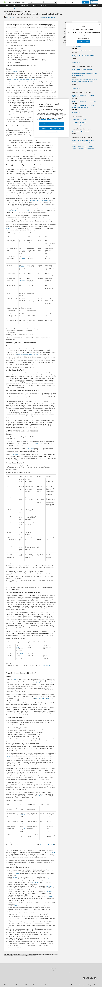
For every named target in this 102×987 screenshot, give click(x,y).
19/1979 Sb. (15, 349)
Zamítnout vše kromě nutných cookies (51, 128)
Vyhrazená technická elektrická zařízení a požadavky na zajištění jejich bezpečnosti (83, 141)
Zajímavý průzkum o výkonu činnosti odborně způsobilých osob (84, 45)
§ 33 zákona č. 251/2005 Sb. (79, 119)
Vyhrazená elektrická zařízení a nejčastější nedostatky (83, 96)
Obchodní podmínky (8, 985)
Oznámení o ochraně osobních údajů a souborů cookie (49, 119)
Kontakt (68, 973)
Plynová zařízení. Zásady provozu (80, 132)
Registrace (85, 2)
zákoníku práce (51, 852)
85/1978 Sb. (9, 756)
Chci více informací (83, 41)
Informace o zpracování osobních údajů (24, 985)
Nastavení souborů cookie (43, 985)
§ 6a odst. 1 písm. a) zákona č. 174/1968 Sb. (20, 210)
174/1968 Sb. (15, 873)
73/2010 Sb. (17, 906)
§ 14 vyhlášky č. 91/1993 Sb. (47, 845)
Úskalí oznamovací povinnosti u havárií (82, 51)
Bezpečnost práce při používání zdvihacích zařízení (83, 56)
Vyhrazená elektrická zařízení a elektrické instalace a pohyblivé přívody (83, 106)
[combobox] (42, 2)
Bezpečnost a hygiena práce (13, 8)
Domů (5, 8)
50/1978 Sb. (36, 443)
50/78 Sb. (49, 879)
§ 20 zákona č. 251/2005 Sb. (79, 122)
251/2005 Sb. (15, 877)
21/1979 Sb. (15, 679)
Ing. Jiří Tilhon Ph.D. (10, 17)
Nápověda (68, 2)
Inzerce (68, 971)
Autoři (52, 971)
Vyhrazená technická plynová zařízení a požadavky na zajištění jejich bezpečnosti (83, 147)
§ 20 (10, 79)
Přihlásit (95, 2)
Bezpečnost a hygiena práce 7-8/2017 (47, 17)
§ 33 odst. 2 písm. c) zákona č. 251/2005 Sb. (24, 79)
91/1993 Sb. (22, 280)
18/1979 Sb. (15, 72)
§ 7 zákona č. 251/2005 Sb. (78, 125)
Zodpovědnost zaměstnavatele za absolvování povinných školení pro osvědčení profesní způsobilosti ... (84, 81)
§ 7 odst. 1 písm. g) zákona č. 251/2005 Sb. (39, 200)
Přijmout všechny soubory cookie (51, 123)
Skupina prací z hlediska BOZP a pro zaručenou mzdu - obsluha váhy (84, 74)
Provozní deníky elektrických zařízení (82, 69)
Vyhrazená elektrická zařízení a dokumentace (84, 101)
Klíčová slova (54, 969)
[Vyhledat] (55, 2)
